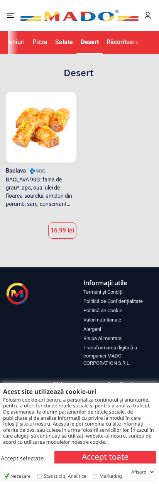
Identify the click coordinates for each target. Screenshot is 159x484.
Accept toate (105, 457)
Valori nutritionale (102, 320)
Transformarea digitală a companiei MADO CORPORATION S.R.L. (110, 355)
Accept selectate (22, 458)
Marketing (111, 476)
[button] (10, 15)
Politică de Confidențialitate (113, 301)
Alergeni (92, 329)
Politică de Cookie (102, 310)
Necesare (20, 476)
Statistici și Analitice (65, 476)
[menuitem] (118, 291)
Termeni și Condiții (103, 292)
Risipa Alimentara (102, 338)
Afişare (138, 472)
